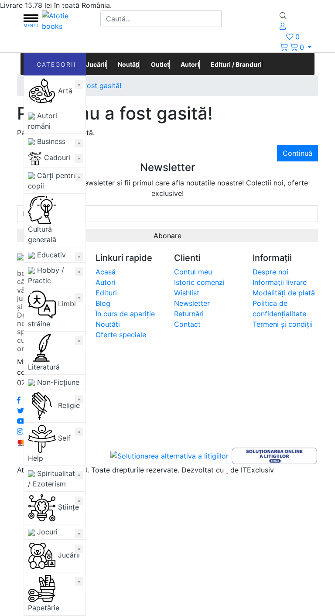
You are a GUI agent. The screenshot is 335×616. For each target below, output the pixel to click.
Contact (187, 324)
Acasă (106, 271)
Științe (67, 507)
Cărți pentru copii (52, 180)
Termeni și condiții (283, 324)
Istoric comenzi (199, 282)
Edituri (106, 292)
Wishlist (186, 292)
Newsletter (192, 303)
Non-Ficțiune (57, 382)
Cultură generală (42, 234)
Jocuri (46, 531)
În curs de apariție (125, 313)
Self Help (49, 448)
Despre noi (270, 271)
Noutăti (108, 324)
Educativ (50, 254)
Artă (64, 90)
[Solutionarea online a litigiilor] (274, 455)
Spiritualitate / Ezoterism (53, 478)
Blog (103, 303)
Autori (190, 64)
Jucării (68, 555)
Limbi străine (52, 313)
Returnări (189, 313)
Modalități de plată (284, 292)
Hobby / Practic (46, 275)
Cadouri (56, 157)
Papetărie (43, 607)
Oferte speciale (121, 334)
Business (50, 141)
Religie (68, 405)
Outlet (160, 64)
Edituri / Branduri (236, 64)
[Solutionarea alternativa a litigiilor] (170, 455)
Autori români (42, 120)
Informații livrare (280, 282)
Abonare (167, 235)
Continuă (297, 153)
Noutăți (129, 64)
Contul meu (193, 271)
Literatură (44, 367)
